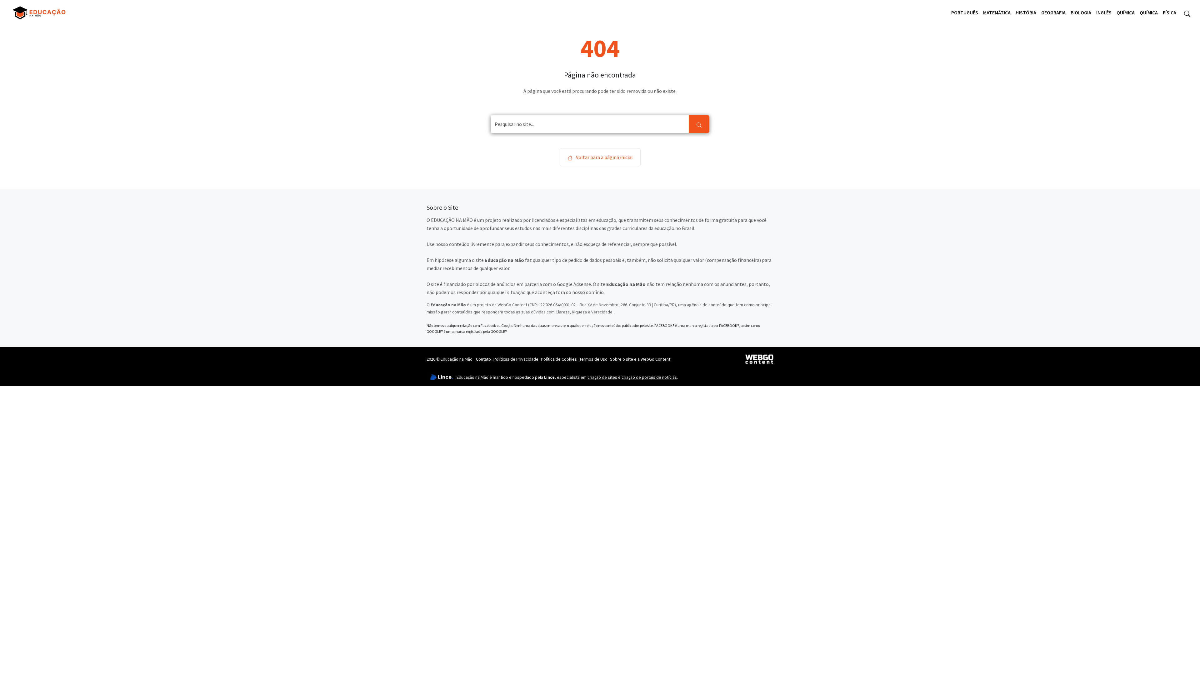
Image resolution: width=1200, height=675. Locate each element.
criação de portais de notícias (649, 377)
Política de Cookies (559, 359)
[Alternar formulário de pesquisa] (1187, 13)
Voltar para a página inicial (604, 157)
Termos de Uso (593, 359)
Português (964, 12)
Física (1169, 12)
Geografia (1053, 12)
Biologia (1081, 12)
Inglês (1104, 12)
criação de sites (602, 377)
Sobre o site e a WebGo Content (640, 359)
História (1026, 12)
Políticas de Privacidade (515, 359)
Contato (483, 359)
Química (1126, 12)
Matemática (997, 12)
